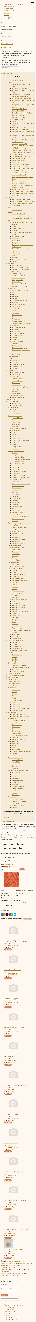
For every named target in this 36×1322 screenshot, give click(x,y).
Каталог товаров (6, 73)
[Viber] (9, 914)
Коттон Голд (16, 609)
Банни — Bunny (17, 265)
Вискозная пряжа (14, 401)
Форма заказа (9, 7)
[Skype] (15, 914)
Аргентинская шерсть (19, 300)
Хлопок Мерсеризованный (21, 630)
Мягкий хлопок (17, 335)
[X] (7, 914)
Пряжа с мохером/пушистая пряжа (20, 523)
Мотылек (15, 624)
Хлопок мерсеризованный (21, 350)
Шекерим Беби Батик (19, 581)
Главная (7, 2)
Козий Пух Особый (18, 544)
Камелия (15, 239)
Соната (14, 368)
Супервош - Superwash (19, 173)
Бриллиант (15, 482)
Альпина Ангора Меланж (21, 484)
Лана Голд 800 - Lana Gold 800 (22, 146)
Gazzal (10, 197)
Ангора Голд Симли (18, 461)
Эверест (15, 261)
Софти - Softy (16, 162)
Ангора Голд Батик (18, 457)
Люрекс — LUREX (18, 274)
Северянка (15, 340)
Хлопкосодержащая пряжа (17, 599)
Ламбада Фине (17, 406)
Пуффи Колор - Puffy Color (21, 156)
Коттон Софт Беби (18, 605)
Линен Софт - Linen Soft (20, 249)
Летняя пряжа (13, 677)
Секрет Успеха (17, 647)
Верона (14, 570)
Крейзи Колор (17, 488)
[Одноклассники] (4, 914)
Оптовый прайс (9, 9)
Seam (10, 212)
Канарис (15, 243)
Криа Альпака (17, 315)
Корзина (10, 1263)
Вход (10, 17)
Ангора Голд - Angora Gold (21, 88)
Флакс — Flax (16, 282)
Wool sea (11, 263)
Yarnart (10, 220)
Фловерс (15, 257)
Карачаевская (13, 356)
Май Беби (15, 577)
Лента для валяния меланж (21, 323)
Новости (7, 13)
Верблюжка (16, 307)
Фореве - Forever (18, 187)
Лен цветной (16, 319)
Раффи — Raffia (17, 280)
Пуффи (14, 445)
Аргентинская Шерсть (19, 651)
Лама (10, 358)
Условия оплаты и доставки (13, 5)
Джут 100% (16, 762)
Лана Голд (15, 467)
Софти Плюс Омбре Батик (21, 441)
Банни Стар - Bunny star (20, 267)
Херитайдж (16, 494)
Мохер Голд (16, 331)
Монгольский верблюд (20, 387)
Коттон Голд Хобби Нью (20, 612)
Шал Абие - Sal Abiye (19, 160)
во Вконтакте (6, 818)
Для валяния (12, 712)
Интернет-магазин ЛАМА (15, 1261)
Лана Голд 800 (17, 469)
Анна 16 (15, 636)
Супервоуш (16, 474)
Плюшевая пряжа (14, 430)
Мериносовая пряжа (15, 416)
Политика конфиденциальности (14, 1274)
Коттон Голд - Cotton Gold (20, 129)
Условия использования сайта (11, 1273)
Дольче (14, 230)
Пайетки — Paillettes (19, 276)
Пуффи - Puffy (17, 154)
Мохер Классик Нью (19, 527)
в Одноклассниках (8, 821)
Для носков (12, 719)
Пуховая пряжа (13, 682)
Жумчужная (16, 403)
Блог (2, 1267)
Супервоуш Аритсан (19, 471)
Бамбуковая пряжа (14, 673)
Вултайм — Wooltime (19, 119)
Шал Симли (16, 550)
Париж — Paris (17, 210)
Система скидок (10, 11)
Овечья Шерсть (17, 649)
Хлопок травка (17, 352)
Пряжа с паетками (14, 562)
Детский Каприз (17, 381)
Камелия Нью (16, 241)
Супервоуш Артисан (19, 721)
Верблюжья (16, 375)
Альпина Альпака (18, 486)
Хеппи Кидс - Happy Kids (20, 189)
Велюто (14, 434)
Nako (10, 208)
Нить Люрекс (16, 362)
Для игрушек (12, 688)
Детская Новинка (18, 379)
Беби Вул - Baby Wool (19, 109)
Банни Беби (16, 449)
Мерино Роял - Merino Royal (21, 150)
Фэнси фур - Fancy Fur (19, 284)
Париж (14, 583)
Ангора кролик (17, 506)
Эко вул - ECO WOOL (19, 286)
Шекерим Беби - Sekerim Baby (22, 191)
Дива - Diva (16, 121)
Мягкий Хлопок (17, 626)
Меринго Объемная (19, 428)
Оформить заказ (19, 1263)
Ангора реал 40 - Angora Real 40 (23, 99)
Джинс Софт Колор (18, 228)
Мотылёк (15, 329)
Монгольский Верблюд (20, 517)
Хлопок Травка (17, 655)
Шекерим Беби (17, 579)
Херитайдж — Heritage (20, 259)
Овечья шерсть (17, 393)
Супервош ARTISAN (19, 175)
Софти (14, 436)
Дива (14, 572)
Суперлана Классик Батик (21, 478)
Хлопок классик (17, 346)
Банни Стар (16, 511)
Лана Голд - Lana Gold (19, 144)
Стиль (14, 255)
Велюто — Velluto (18, 115)
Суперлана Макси (18, 480)
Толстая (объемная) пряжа (17, 663)
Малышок (15, 325)
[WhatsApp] (12, 914)
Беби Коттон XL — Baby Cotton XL (23, 202)
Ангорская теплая (18, 373)
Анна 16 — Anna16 (18, 214)
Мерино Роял (16, 642)
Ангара (14, 298)
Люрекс (14, 558)
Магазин (4, 1263)
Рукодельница (17, 366)
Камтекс (11, 292)
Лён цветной (16, 414)
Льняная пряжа (13, 408)
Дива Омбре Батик (18, 574)
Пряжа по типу (9, 399)
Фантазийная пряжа (15, 653)
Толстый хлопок (17, 342)
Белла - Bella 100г (18, 111)
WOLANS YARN (13, 288)
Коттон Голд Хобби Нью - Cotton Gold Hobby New (23, 141)
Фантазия (15, 344)
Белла (14, 601)
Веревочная (16, 360)
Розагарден (16, 253)
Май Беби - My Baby (19, 148)
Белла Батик (16, 603)
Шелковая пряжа (14, 684)
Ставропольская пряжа (16, 395)
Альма (14, 294)
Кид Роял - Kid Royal (19, 127)
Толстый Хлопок (17, 628)
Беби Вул (15, 465)
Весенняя (15, 377)
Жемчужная (16, 383)
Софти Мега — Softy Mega (21, 164)
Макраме (15, 251)
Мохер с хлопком (18, 333)
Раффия (15, 768)
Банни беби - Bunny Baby (20, 290)
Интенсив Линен (18, 237)
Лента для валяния (18, 321)
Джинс (14, 226)
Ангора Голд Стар (18, 463)
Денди (14, 311)
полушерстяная (21, 893)
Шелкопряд (16, 354)
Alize (9, 82)
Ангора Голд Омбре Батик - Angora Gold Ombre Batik (21, 95)
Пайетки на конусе (18, 278)
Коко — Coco (16, 216)
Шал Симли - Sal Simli (19, 158)
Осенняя (15, 391)
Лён (13, 412)
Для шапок (12, 797)
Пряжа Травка (13, 680)
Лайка (14, 420)
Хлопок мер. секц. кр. (19, 348)
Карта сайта (17, 1265)
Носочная (15, 389)
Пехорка (11, 371)
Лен (13, 317)
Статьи (6, 15)
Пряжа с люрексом (14, 546)
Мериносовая (16, 385)
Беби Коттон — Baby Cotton (21, 200)
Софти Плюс (16, 438)
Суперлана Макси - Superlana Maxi (23, 185)
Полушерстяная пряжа (16, 451)
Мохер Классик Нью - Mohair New (23, 152)
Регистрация (12, 19)
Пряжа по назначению (12, 686)
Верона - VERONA (18, 117)
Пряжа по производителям (13, 80)
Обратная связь (6, 1269)
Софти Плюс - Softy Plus (20, 167)
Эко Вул (14, 644)
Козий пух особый (18, 397)
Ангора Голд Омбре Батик (21, 459)
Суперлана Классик (18, 476)
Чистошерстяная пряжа (16, 640)
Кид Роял (15, 525)
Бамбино (15, 303)
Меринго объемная (18, 327)
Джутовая (15, 313)
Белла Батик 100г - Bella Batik (22, 113)
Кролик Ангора (17, 513)
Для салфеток (13, 741)
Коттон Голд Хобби (18, 607)
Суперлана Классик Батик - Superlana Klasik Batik (21, 182)
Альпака (15, 296)
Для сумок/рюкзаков (15, 758)
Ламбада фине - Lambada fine (22, 218)
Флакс (14, 410)
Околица (15, 338)
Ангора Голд (16, 455)
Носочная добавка (18, 364)
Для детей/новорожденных (18, 770)
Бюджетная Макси (18, 305)
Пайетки (15, 556)
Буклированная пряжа (16, 675)
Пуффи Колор (17, 447)
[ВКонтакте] (2, 914)
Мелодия (15, 490)
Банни (14, 509)
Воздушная (16, 309)
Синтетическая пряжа (15, 568)
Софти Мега (16, 443)
